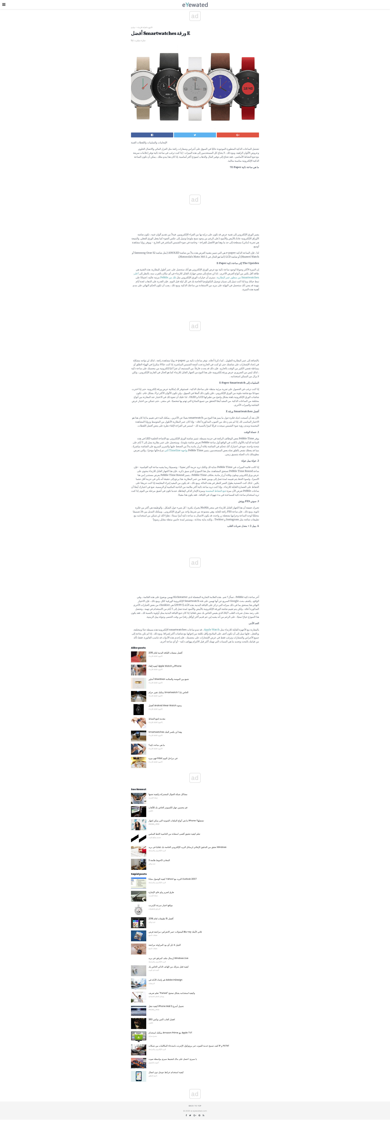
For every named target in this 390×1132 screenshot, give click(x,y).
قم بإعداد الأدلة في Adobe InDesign (165, 979)
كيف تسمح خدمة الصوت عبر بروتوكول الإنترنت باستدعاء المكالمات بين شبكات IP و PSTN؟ (189, 1045)
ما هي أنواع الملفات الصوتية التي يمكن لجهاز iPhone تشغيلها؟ (176, 820)
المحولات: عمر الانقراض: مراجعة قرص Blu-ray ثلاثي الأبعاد (175, 931)
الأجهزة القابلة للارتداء (144, 27)
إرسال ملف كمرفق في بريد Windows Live (168, 958)
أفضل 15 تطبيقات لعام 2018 (161, 918)
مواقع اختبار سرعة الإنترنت (161, 905)
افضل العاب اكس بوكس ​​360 (162, 1019)
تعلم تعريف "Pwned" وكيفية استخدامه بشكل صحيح (172, 993)
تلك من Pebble (168, 277)
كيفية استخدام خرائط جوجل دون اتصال (166, 1072)
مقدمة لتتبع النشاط (157, 718)
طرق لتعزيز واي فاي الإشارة (161, 892)
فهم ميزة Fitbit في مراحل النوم (163, 758)
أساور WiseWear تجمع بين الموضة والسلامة (169, 679)
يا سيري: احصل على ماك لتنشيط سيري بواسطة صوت (173, 1059)
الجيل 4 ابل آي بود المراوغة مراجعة (165, 944)
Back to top (195, 1106)
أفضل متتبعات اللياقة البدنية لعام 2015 (165, 652)
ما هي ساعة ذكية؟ (157, 745)
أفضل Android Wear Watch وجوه (165, 705)
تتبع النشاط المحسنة (216, 490)
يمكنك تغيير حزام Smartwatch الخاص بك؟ (168, 692)
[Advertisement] (195, 300)
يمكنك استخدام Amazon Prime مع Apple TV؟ (170, 1032)
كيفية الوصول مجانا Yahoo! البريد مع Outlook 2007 (173, 878)
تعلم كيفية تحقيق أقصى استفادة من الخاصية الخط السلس (174, 833)
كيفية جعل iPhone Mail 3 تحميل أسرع (166, 1006)
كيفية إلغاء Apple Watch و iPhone (165, 666)
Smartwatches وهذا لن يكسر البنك (165, 731)
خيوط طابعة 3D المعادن (159, 860)
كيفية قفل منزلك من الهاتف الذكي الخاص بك (169, 966)
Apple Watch (212, 629)
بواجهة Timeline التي (176, 450)
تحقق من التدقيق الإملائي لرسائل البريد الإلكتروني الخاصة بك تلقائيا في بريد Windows (187, 847)
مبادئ (133, 27)
